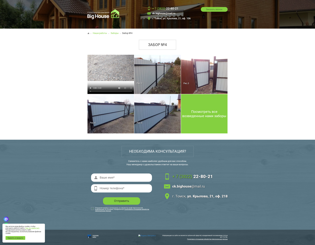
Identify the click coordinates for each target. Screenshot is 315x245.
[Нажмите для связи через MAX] (6, 219)
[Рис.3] (204, 74)
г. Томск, (200, 196)
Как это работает (32, 228)
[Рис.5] (157, 113)
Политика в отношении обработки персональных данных (207, 239)
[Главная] (88, 32)
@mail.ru (163, 13)
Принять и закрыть (15, 238)
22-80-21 (165, 8)
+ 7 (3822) (192, 176)
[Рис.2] (157, 74)
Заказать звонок (214, 9)
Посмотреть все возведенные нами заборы (204, 114)
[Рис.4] (110, 113)
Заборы (115, 33)
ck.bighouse (188, 186)
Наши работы (100, 33)
